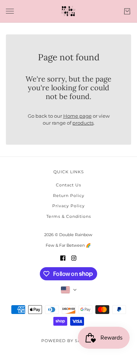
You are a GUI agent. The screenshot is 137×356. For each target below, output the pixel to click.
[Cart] (127, 11)
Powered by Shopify (68, 340)
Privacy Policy (68, 205)
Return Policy (68, 195)
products (83, 123)
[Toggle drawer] (10, 11)
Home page (77, 116)
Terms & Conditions (68, 216)
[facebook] (62, 257)
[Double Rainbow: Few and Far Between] (68, 11)
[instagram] (73, 257)
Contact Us (68, 185)
